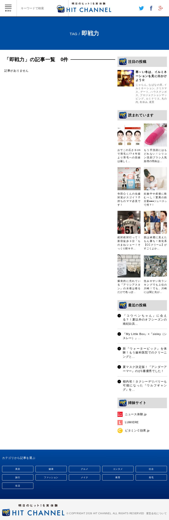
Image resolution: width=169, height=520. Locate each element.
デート (144, 91)
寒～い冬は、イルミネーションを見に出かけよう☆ (151, 76)
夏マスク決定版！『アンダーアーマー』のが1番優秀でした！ (145, 369)
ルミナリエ (153, 98)
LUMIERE (132, 422)
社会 (151, 469)
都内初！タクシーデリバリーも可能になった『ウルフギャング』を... (145, 385)
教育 (117, 477)
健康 (51, 469)
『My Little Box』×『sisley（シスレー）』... (145, 336)
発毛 (151, 477)
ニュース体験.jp (136, 414)
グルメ (84, 469)
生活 (17, 485)
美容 (17, 469)
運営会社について (156, 513)
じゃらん (141, 84)
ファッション (51, 477)
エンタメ (118, 469)
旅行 (17, 477)
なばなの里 (155, 84)
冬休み (144, 102)
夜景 (151, 102)
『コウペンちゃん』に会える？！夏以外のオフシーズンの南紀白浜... (145, 319)
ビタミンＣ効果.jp (137, 430)
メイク (84, 477)
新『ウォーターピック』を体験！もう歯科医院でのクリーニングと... (145, 352)
